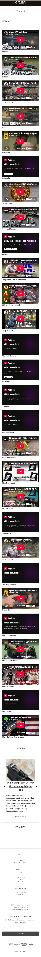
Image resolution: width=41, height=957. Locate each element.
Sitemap (21, 860)
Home (20, 873)
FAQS (20, 880)
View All (20, 895)
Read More (18, 811)
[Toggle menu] (3, 3)
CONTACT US (20, 877)
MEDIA (20, 882)
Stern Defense (21, 892)
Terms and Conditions (20, 862)
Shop (20, 858)
